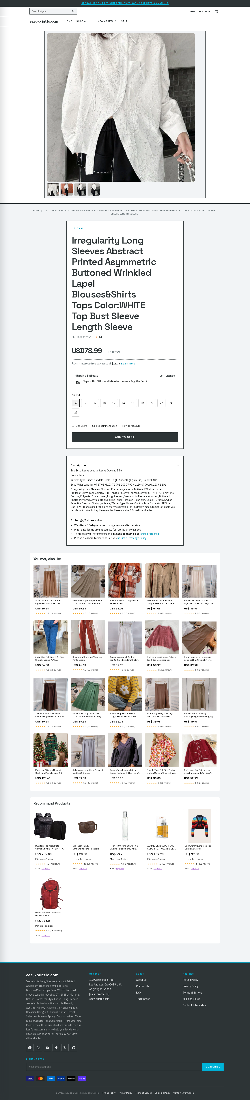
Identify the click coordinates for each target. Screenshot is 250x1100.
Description (78, 465)
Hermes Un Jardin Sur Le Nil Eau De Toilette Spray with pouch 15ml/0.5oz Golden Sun (124, 847)
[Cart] (216, 11)
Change (170, 375)
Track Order (143, 999)
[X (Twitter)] (65, 1047)
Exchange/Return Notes (86, 520)
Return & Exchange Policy (131, 538)
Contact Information (194, 1005)
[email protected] (150, 534)
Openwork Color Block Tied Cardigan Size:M (198, 847)
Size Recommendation (104, 425)
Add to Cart (125, 437)
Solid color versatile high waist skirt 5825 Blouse (87, 771)
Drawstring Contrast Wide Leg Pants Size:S (87, 658)
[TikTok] (56, 1047)
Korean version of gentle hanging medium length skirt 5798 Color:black (124, 659)
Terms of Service (192, 992)
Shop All (82, 21)
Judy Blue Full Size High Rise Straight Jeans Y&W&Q (49, 658)
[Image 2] (66, 189)
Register (205, 11)
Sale (124, 21)
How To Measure (131, 425)
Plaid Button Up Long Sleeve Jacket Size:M (124, 602)
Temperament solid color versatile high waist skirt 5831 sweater (50, 715)
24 (170, 403)
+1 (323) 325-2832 (100, 989)
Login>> (46, 868)
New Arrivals (107, 21)
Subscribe (213, 1066)
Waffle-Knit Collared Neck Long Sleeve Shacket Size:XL (161, 602)
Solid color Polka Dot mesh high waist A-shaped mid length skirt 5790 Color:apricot (50, 602)
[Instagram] (38, 1047)
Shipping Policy (191, 999)
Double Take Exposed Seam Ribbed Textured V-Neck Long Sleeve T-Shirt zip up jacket (124, 772)
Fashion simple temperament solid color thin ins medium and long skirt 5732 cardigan (87, 602)
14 (123, 403)
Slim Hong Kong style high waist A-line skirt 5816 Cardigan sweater (160, 715)
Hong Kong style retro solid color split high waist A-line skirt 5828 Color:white (197, 659)
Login (191, 11)
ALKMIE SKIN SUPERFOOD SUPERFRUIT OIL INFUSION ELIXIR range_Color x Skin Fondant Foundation (161, 847)
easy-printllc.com (43, 21)
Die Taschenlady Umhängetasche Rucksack (86, 847)
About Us (141, 979)
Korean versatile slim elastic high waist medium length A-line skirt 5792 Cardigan (198, 602)
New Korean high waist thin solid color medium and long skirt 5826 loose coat (86, 715)
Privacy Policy (190, 986)
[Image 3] (80, 189)
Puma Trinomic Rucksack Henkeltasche (48, 914)
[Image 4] (93, 189)
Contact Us (142, 986)
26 (75, 412)
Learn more (128, 363)
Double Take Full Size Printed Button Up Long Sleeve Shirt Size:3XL (161, 772)
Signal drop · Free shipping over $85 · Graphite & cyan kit (125, 3)
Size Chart (81, 425)
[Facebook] (29, 1047)
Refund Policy (190, 979)
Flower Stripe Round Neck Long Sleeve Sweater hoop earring (123, 715)
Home (68, 21)
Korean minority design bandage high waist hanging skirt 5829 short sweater (198, 715)
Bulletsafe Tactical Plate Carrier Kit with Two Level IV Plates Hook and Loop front (49, 847)
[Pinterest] (73, 1047)
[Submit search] (73, 11)
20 (151, 403)
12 (113, 403)
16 (132, 403)
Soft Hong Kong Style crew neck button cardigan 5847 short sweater (197, 772)
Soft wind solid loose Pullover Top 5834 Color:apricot (161, 658)
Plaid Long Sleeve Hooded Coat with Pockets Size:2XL (48, 771)
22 (161, 403)
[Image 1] (53, 189)
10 (104, 403)
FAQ (138, 992)
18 (142, 403)
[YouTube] (47, 1047)
